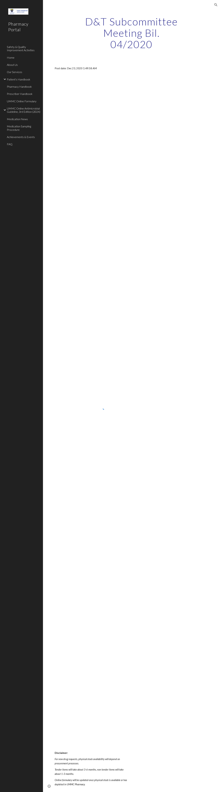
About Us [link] (12, 64)
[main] (131, 32)
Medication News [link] (17, 119)
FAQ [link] (9, 144)
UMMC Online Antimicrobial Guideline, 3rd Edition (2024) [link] (23, 110)
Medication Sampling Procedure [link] (19, 128)
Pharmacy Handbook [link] (19, 86)
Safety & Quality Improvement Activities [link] (21, 48)
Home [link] (10, 57)
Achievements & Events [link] (21, 137)
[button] (216, 5)
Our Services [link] (14, 72)
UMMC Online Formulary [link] (21, 101)
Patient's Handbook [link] (18, 79)
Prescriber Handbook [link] (19, 93)
